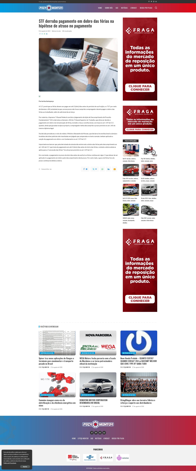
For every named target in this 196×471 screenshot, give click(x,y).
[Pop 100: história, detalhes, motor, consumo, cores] (149, 150)
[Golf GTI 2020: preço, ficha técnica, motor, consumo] (131, 190)
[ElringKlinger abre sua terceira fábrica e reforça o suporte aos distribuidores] (138, 384)
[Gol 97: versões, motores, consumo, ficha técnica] (131, 150)
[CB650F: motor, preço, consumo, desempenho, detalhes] (131, 210)
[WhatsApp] (44, 34)
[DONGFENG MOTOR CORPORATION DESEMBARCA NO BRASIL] (98, 384)
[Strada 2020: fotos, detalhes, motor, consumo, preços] (149, 190)
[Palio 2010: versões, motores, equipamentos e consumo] (131, 170)
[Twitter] (42, 34)
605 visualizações (67, 31)
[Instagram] (154, 1)
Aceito (25, 466)
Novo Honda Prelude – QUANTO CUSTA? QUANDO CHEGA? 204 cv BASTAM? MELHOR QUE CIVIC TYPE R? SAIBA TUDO (138, 361)
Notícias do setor (56, 31)
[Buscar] (156, 7)
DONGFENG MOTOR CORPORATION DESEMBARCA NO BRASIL (93, 401)
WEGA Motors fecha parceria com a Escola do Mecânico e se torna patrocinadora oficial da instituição (98, 361)
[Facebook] (149, 1)
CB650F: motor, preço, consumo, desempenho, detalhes (129, 220)
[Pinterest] (151, 1)
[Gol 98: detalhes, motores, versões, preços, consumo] (149, 170)
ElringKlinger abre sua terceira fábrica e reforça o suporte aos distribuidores (137, 401)
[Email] (114, 169)
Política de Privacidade (10, 463)
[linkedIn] (108, 169)
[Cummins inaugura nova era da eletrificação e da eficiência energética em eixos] (57, 384)
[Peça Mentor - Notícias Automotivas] (51, 8)
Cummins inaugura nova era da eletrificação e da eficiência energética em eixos (57, 402)
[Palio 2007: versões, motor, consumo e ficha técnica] (149, 210)
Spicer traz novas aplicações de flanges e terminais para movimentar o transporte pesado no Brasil (56, 361)
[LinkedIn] (47, 34)
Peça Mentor (45, 367)
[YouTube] (156, 1)
